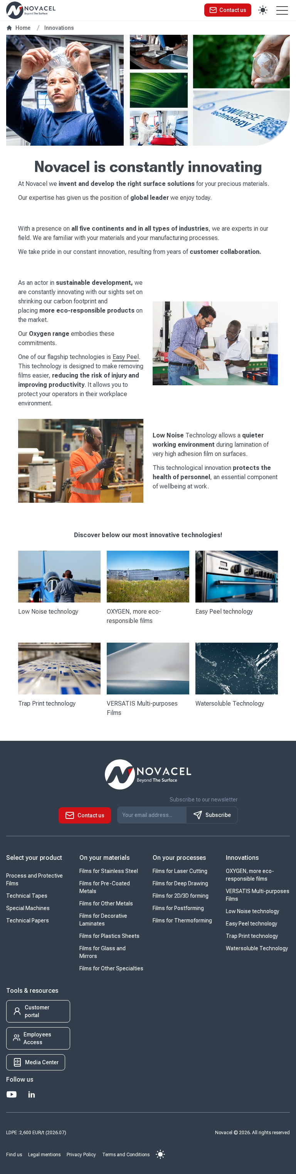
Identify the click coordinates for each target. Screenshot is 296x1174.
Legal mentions (44, 1154)
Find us (14, 1154)
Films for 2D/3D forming (181, 896)
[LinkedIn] (31, 1094)
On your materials (104, 857)
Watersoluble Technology (257, 948)
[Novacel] (31, 10)
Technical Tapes (26, 896)
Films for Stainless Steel (108, 871)
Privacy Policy (81, 1154)
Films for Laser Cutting (180, 871)
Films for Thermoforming (182, 920)
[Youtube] (11, 1094)
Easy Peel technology (251, 923)
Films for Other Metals (106, 903)
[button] (227, 10)
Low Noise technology (252, 911)
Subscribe (218, 815)
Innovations (242, 857)
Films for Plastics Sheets (109, 936)
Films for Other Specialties (111, 968)
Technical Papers (27, 920)
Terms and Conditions (126, 1154)
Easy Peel (126, 357)
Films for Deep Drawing (180, 883)
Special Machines (28, 908)
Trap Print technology (252, 936)
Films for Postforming (178, 908)
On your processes (179, 857)
